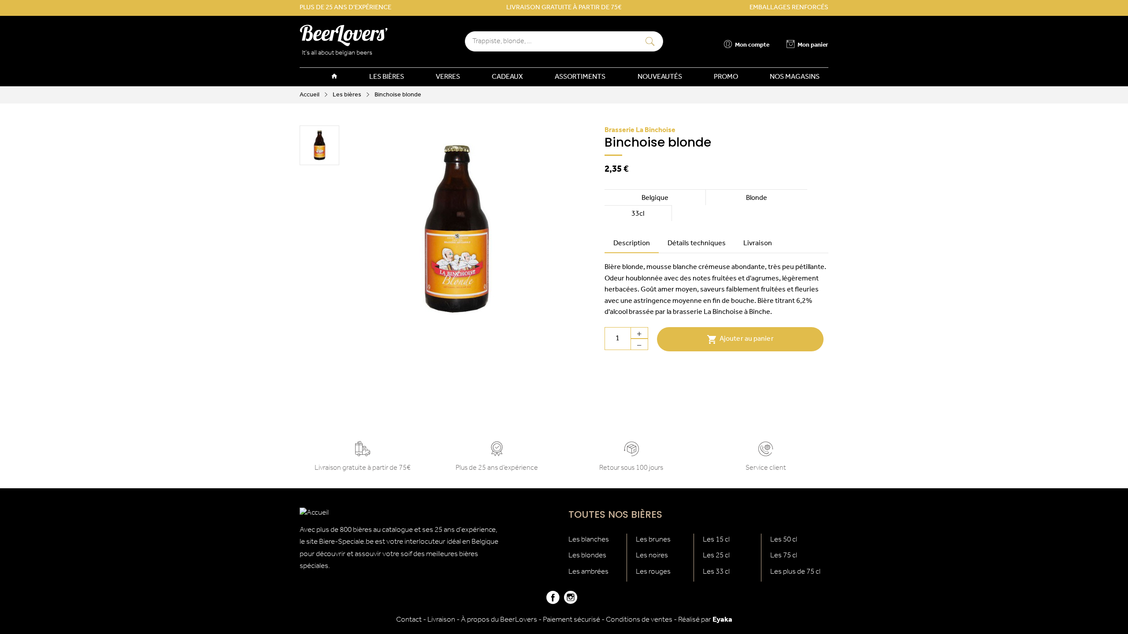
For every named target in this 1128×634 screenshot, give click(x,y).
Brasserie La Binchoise (640, 130)
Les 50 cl (783, 539)
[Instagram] (570, 601)
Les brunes (653, 539)
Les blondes (587, 555)
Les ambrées (588, 571)
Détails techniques (697, 243)
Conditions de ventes (639, 619)
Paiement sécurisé (571, 619)
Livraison (757, 243)
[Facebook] (553, 601)
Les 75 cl (783, 555)
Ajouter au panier (740, 339)
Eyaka (722, 619)
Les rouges (653, 571)
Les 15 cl (716, 539)
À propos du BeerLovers (499, 619)
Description (631, 243)
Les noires (652, 555)
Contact (409, 619)
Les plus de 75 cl (795, 571)
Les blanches (588, 539)
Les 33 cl (716, 571)
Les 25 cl (716, 555)
